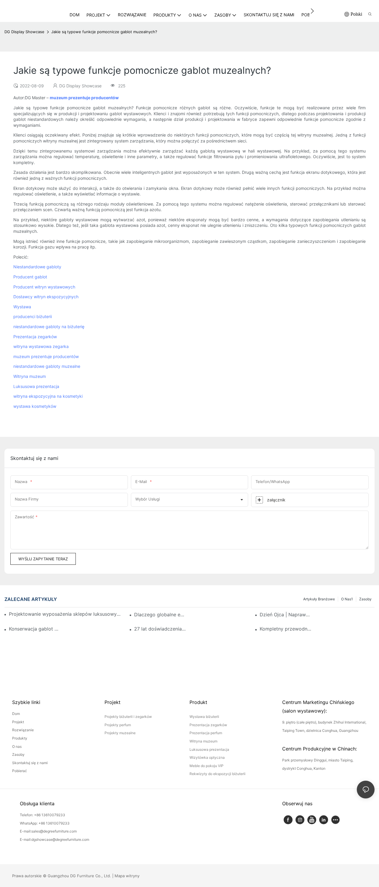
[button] (312, 11)
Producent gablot (30, 276)
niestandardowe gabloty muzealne (46, 366)
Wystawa (22, 306)
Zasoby (365, 599)
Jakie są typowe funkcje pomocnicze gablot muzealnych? (104, 31)
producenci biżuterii (32, 316)
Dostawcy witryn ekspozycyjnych (45, 296)
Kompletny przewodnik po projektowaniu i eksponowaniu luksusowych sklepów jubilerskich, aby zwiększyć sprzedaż (286, 629)
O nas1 (347, 599)
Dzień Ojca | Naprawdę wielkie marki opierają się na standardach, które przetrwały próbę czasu (286, 614)
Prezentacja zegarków (35, 336)
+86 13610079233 (49, 815)
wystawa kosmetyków (34, 406)
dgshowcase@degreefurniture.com (60, 839)
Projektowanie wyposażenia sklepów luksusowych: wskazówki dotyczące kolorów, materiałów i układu (66, 614)
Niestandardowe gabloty (37, 266)
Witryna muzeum (29, 376)
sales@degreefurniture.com (54, 831)
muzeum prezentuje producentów (46, 356)
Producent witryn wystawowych (44, 286)
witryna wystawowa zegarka (41, 346)
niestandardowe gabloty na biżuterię (48, 326)
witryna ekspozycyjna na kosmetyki (48, 396)
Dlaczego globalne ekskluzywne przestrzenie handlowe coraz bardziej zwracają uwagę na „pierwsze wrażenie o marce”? (160, 614)
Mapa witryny (127, 875)
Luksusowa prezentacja (36, 386)
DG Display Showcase (24, 31)
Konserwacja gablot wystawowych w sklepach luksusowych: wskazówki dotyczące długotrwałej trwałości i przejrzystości (35, 629)
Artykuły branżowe (319, 599)
